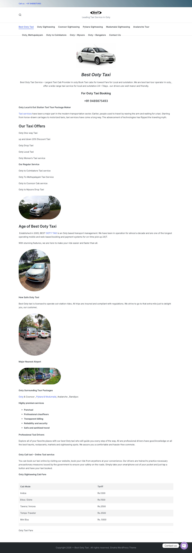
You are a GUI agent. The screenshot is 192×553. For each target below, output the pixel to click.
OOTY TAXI (51, 233)
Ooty (21, 396)
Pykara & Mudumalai (46, 396)
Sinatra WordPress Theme (123, 547)
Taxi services (25, 113)
